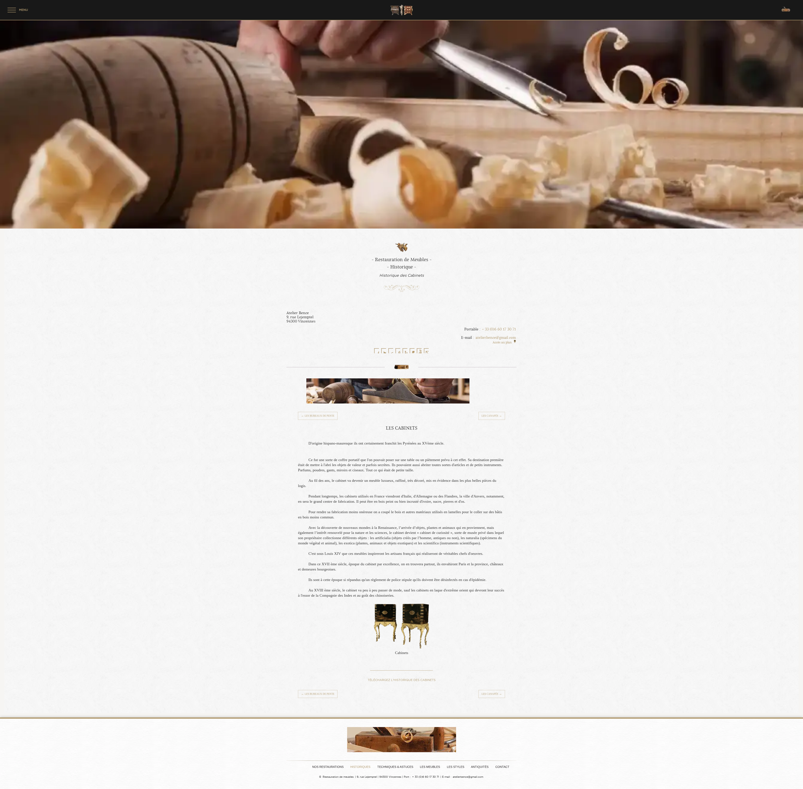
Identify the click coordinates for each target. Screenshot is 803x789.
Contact (502, 766)
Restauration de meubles (338, 776)
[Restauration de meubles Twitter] (383, 350)
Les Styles (455, 766)
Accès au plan (502, 342)
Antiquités (479, 766)
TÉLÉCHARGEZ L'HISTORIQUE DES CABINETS (402, 680)
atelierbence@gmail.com (496, 337)
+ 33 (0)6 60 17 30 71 (499, 329)
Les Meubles (430, 766)
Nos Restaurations (328, 766)
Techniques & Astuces (395, 766)
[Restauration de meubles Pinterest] (397, 350)
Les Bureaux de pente (317, 415)
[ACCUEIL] (299, 766)
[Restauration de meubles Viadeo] (390, 350)
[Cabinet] (401, 647)
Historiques (360, 766)
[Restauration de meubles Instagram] (411, 350)
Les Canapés (492, 415)
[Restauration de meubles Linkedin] (404, 350)
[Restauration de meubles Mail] (426, 350)
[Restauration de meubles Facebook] (376, 350)
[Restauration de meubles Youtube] (419, 350)
